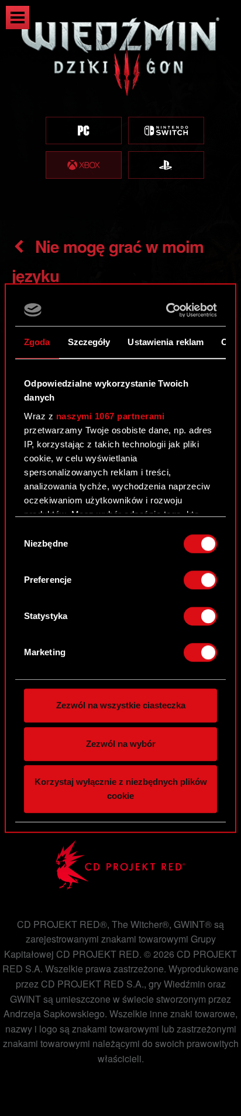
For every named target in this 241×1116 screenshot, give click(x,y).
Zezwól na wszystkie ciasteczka (120, 705)
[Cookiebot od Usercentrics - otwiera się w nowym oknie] (167, 310)
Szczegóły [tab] (89, 342)
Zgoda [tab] (37, 342)
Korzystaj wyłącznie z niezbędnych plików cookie (121, 789)
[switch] (200, 580)
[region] (120, 110)
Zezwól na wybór (121, 744)
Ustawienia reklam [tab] (166, 342)
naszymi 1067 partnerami (110, 416)
